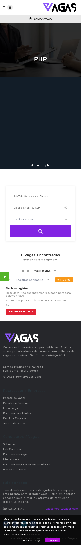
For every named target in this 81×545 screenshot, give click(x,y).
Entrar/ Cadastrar (14, 469)
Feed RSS (65, 280)
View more (35, 534)
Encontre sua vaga (15, 454)
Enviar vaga (42, 18)
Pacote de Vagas (14, 398)
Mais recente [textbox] (42, 270)
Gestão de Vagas (14, 423)
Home (35, 165)
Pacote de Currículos (16, 403)
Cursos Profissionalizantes (22, 366)
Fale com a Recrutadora (20, 370)
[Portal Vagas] (59, 7)
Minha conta (11, 459)
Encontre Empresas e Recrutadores (26, 464)
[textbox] (26, 219)
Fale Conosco (12, 449)
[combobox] (40, 219)
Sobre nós (9, 444)
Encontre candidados (17, 413)
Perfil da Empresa (14, 418)
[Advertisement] (40, 121)
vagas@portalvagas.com (62, 508)
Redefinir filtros (21, 311)
